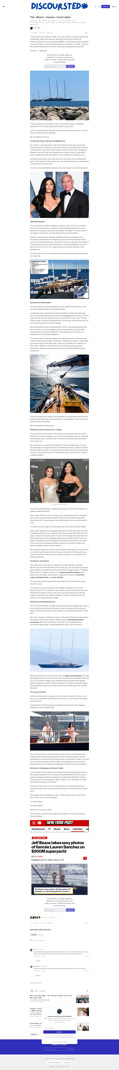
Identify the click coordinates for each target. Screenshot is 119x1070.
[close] (75, 1009)
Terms (63, 1058)
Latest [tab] (36, 991)
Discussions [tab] (42, 991)
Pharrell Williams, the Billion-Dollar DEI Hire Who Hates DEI (51, 997)
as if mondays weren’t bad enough (39, 1000)
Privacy (58, 1058)
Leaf (35, 949)
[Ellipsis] (88, 949)
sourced (67, 316)
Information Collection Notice (59, 1037)
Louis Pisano (37, 27)
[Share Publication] (99, 6)
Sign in (114, 6)
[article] (59, 1000)
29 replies (37, 975)
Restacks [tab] (40, 934)
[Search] (95, 6)
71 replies (37, 961)
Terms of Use (67, 1035)
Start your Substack (55, 1062)
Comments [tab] (34, 934)
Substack (51, 1066)
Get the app (67, 1062)
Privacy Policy (71, 1037)
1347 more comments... (36, 983)
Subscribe (106, 6)
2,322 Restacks (51, 917)
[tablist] (37, 934)
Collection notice (69, 1058)
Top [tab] (32, 991)
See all (33, 1034)
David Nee (36, 966)
